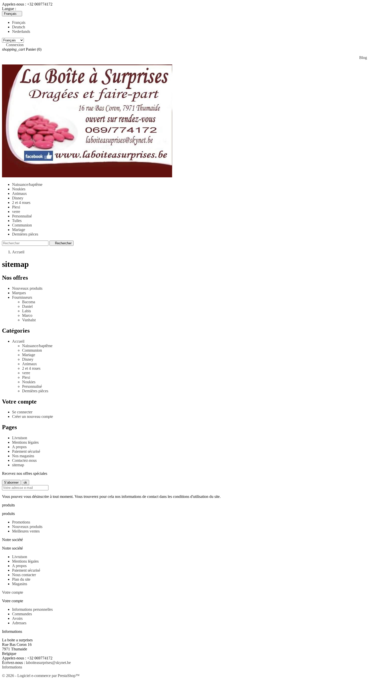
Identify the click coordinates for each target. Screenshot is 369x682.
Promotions (21, 522)
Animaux (19, 193)
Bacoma (28, 302)
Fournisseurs (22, 297)
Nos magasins (23, 456)
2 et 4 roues (21, 202)
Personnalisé (22, 216)
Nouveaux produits (27, 288)
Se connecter (22, 412)
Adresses (19, 623)
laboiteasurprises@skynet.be (48, 662)
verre (16, 211)
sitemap (18, 465)
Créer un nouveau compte (32, 416)
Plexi (16, 207)
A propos (19, 447)
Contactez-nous (24, 460)
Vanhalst (29, 320)
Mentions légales (25, 442)
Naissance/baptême (27, 184)
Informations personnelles (32, 609)
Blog (363, 57)
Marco (27, 315)
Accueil (18, 341)
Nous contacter (24, 575)
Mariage (18, 230)
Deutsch (18, 27)
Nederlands (21, 31)
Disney (17, 198)
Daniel (27, 306)
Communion (22, 225)
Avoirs (17, 618)
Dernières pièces (25, 234)
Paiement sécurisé (26, 451)
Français (18, 22)
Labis (26, 311)
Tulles (17, 220)
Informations (12, 667)
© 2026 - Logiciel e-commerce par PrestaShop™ (41, 675)
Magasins (19, 584)
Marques (19, 293)
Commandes (22, 614)
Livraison (19, 438)
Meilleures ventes (26, 531)
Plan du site (21, 579)
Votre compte (12, 592)
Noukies (18, 189)
